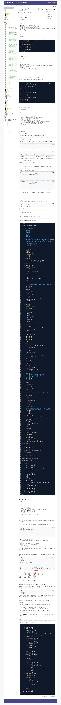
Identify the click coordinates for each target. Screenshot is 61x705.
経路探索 (8, 94)
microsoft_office (9, 108)
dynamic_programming (9, 88)
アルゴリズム (11, 5)
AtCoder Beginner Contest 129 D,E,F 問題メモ (14, 52)
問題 (7, 122)
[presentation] (20, 25)
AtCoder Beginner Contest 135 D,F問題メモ (14, 58)
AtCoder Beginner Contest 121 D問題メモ (14, 38)
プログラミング (8, 21)
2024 (9, 83)
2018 (9, 25)
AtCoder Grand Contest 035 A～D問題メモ (14, 57)
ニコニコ (7, 20)
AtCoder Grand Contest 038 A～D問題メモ (14, 66)
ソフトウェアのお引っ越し (10, 113)
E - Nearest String (49, 18)
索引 (17, 5)
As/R (7, 101)
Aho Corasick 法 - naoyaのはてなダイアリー (27, 539)
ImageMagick (8, 112)
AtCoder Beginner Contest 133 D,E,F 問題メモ (14, 56)
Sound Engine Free (9, 13)
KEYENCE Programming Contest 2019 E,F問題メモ (15, 31)
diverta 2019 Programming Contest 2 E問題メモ (14, 53)
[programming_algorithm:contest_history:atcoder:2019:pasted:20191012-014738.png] (31, 583)
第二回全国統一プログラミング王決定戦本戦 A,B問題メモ (16, 75)
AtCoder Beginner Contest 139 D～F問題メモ (14, 63)
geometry (8, 90)
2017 (9, 24)
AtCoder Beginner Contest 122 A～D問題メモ (14, 41)
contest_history (15, 5)
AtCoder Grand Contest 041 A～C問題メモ (14, 78)
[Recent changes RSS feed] (30, 702)
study (6, 115)
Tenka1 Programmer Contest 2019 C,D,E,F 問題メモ (15, 44)
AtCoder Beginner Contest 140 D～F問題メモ (14, 64)
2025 (9, 84)
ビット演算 (8, 95)
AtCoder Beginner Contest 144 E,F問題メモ (14, 69)
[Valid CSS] (34, 702)
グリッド (8, 97)
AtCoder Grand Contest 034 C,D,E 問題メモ (14, 51)
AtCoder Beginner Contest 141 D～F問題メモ (14, 65)
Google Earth (8, 106)
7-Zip (7, 100)
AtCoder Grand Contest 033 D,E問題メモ (14, 46)
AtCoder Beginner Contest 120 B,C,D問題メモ (14, 37)
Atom (7, 102)
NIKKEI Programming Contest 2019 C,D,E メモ (14, 32)
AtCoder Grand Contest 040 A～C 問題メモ (14, 70)
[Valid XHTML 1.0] (38, 702)
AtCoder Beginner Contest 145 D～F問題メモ (14, 72)
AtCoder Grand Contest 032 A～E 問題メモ (14, 40)
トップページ (7, 5)
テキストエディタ (9, 114)
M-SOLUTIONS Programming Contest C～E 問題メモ (15, 50)
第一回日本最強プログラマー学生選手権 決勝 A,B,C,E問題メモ (16, 2)
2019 (19, 5)
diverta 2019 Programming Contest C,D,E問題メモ (15, 47)
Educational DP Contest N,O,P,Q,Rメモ (14, 28)
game (7, 89)
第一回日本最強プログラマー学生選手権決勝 (25, 12)
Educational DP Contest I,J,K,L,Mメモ (13, 27)
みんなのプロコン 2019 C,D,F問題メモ (14, 34)
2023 (9, 82)
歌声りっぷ (8, 18)
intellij (7, 107)
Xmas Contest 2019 (11, 77)
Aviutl (7, 103)
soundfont (8, 14)
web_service (7, 116)
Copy (53, 151)
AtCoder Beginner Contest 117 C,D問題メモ (14, 33)
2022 (9, 81)
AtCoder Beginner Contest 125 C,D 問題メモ (14, 45)
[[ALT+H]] (51, 3)
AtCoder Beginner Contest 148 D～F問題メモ (14, 76)
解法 (7, 123)
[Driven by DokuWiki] (26, 702)
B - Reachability (8, 124)
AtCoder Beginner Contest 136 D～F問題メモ (14, 59)
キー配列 (7, 19)
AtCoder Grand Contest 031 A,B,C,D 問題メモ (14, 39)
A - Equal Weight (8, 121)
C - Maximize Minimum (9, 127)
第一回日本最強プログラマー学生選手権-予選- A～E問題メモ (16, 62)
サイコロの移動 (9, 96)
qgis (7, 109)
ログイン (55, 6)
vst (7, 15)
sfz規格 (8, 12)
